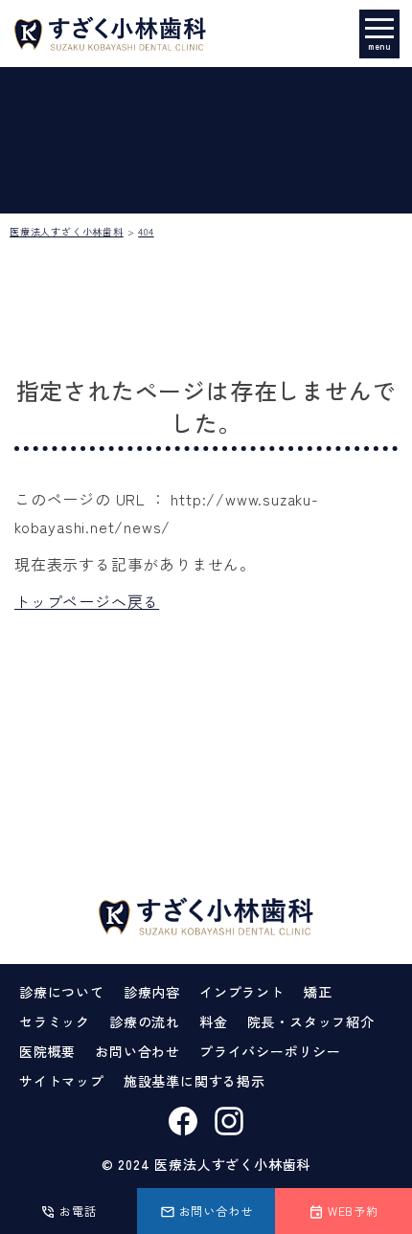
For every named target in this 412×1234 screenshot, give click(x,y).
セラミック (54, 1021)
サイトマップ (61, 1080)
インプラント (242, 991)
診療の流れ (144, 1021)
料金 (213, 1021)
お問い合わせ (137, 1051)
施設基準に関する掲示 (194, 1080)
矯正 (318, 991)
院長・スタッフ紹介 (311, 1021)
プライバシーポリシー (270, 1051)
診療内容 (152, 991)
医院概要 (47, 1051)
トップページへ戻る (86, 601)
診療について (61, 991)
